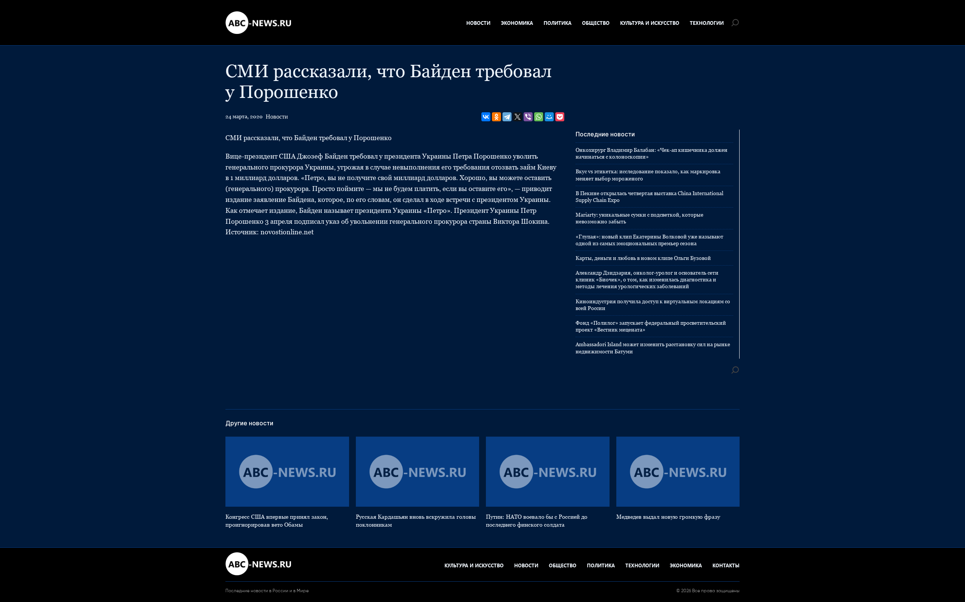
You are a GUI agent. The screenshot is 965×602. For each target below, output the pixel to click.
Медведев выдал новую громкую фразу (668, 516)
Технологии (707, 23)
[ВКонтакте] (485, 116)
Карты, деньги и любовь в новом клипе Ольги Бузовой (643, 258)
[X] (517, 116)
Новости (478, 23)
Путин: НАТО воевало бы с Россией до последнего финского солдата (536, 520)
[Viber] (528, 116)
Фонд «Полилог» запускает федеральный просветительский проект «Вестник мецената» (651, 326)
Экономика (517, 23)
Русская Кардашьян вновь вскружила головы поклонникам (416, 520)
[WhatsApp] (538, 116)
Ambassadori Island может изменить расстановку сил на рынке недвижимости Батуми (653, 347)
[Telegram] (507, 116)
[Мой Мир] (549, 116)
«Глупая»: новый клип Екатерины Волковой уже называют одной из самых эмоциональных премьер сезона (649, 240)
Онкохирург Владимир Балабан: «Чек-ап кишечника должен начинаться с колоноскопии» (652, 153)
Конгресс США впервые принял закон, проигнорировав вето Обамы (276, 520)
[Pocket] (559, 116)
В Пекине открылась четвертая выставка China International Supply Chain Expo (649, 196)
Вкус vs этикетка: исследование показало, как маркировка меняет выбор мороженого (648, 174)
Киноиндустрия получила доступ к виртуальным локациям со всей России (653, 304)
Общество (596, 23)
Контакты (726, 565)
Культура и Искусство (649, 23)
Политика (557, 23)
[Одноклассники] (496, 116)
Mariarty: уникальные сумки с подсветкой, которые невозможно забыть (639, 218)
